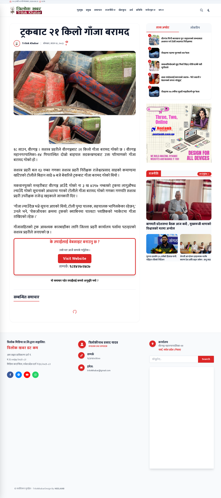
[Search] (202, 10)
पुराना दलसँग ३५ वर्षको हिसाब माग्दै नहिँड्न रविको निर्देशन (161, 258)
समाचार (98, 10)
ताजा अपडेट (162, 27)
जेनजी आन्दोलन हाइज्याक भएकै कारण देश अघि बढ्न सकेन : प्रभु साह (195, 258)
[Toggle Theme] (208, 10)
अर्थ (131, 10)
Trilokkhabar (39, 488)
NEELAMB (59, 488)
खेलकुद (122, 10)
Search (206, 359)
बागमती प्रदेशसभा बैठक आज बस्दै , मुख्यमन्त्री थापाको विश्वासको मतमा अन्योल (178, 226)
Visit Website (74, 258)
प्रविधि (139, 10)
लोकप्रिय (195, 27)
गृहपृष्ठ (80, 10)
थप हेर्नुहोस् (203, 174)
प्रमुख (88, 10)
